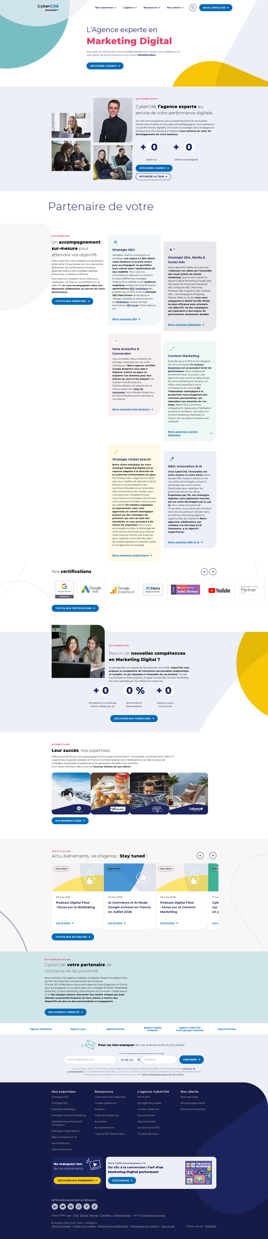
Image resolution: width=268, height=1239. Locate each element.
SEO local (132, 305)
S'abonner (190, 1059)
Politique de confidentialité (113, 1226)
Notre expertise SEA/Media (184, 324)
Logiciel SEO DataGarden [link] (110, 1133)
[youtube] (63, 1206)
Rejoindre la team (151, 176)
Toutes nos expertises (70, 301)
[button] (138, 1059)
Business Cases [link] (189, 1097)
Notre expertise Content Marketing (183, 434)
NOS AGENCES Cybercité (63, 1012)
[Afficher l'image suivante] (212, 855)
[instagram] (79, 1206)
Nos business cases (68, 820)
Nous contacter (214, 7)
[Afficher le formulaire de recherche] (192, 7)
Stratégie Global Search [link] (65, 1131)
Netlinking (122, 302)
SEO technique (139, 288)
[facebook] (86, 1206)
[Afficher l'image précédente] (200, 855)
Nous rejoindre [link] (146, 1115)
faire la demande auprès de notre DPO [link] (162, 1074)
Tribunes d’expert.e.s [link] (107, 1115)
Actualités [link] (100, 1121)
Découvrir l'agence (103, 66)
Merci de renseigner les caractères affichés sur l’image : (142, 1053)
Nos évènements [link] (104, 1127)
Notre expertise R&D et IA (183, 542)
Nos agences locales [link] (149, 1103)
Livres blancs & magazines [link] (110, 1097)
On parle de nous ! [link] (148, 1133)
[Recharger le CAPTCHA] (138, 1059)
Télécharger (120, 1180)
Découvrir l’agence (152, 168)
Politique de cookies (84, 1226)
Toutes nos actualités (71, 937)
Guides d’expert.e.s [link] (105, 1103)
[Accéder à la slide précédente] (204, 571)
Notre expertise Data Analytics (131, 409)
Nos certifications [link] (62, 1149)
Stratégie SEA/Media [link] (64, 1109)
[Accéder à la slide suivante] (212, 571)
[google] (71, 1206)
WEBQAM (210, 1226)
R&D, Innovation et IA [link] (64, 1137)
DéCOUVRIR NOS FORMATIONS (132, 718)
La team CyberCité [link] (148, 1109)
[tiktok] (94, 1206)
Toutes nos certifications (73, 608)
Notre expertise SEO (124, 319)
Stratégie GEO (60, 1097)
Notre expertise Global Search (130, 555)
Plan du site (168, 1226)
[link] (68, 1215)
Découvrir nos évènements (76, 1180)
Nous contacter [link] (146, 1121)
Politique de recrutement (144, 1226)
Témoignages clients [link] (192, 1103)
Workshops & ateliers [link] (192, 1109)
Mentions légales (61, 1226)
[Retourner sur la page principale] (48, 7)
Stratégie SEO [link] (60, 1103)
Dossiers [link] (100, 1109)
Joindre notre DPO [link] (148, 1127)
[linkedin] (55, 1206)
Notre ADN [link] (143, 1097)
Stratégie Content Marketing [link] (69, 1115)
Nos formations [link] (61, 1143)
